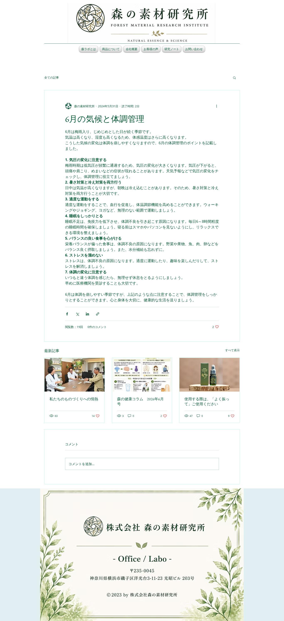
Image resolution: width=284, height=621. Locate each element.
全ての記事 (51, 77)
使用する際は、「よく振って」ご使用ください (206, 401)
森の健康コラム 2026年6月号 (140, 401)
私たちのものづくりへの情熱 (73, 399)
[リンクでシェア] (98, 314)
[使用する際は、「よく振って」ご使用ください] (209, 375)
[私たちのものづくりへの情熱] (74, 375)
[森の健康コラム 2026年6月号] (142, 375)
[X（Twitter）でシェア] (77, 314)
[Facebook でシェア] (67, 314)
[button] (234, 77)
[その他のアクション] (216, 106)
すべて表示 (232, 350)
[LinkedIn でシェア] (87, 314)
